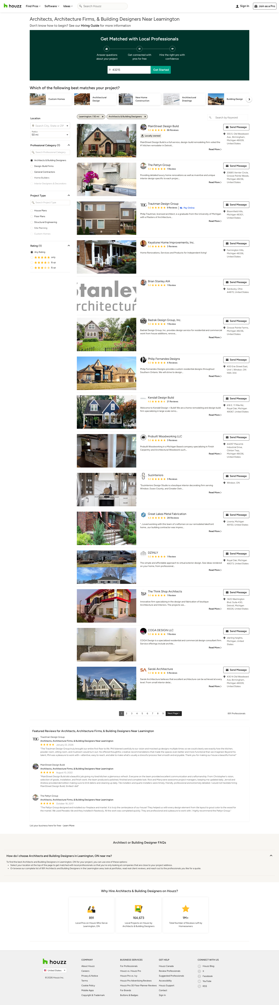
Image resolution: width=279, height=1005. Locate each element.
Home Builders (41, 177)
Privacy (85, 975)
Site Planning (40, 228)
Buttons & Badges (129, 995)
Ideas (66, 6)
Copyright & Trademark (93, 995)
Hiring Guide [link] (90, 25)
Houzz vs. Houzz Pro (130, 971)
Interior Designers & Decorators (50, 183)
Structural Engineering (45, 222)
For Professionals (129, 966)
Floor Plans (39, 216)
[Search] (80, 6)
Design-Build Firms (44, 166)
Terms (84, 980)
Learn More (68, 825)
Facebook (208, 976)
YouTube (207, 981)
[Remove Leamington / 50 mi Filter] (102, 116)
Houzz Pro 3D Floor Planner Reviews (138, 985)
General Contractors (44, 172)
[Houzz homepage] (13, 5)
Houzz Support (166, 985)
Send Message (238, 127)
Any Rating (39, 252)
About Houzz (88, 966)
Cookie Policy (88, 985)
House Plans (40, 210)
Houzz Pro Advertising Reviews (136, 980)
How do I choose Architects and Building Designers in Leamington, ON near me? (59, 856)
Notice (94, 975)
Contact (163, 990)
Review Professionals (169, 971)
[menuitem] (33, 6)
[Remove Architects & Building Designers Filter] (145, 116)
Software (51, 6)
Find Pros (32, 6)
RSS (205, 986)
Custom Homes (42, 233)
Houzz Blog (208, 966)
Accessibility (165, 980)
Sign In (162, 995)
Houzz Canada (166, 966)
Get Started (161, 70)
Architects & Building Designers (50, 160)
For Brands (125, 990)
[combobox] (102, 6)
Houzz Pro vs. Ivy (128, 975)
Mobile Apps (87, 990)
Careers (85, 971)
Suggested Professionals (171, 975)
